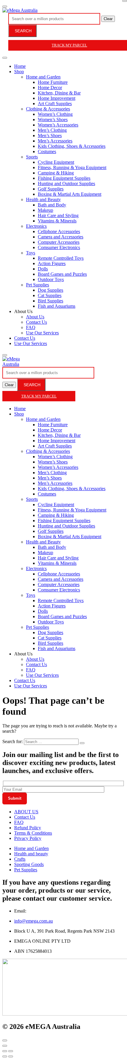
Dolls (43, 268)
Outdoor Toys (51, 279)
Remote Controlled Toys (61, 258)
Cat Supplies (49, 295)
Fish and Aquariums (56, 306)
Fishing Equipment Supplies (64, 178)
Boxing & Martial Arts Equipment (69, 194)
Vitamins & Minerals (57, 220)
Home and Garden (43, 76)
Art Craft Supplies (55, 103)
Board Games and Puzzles (62, 274)
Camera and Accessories (60, 236)
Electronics (36, 226)
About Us (35, 316)
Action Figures (52, 263)
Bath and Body (52, 204)
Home (20, 66)
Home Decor (50, 87)
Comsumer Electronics (59, 247)
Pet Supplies (37, 284)
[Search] (4, 355)
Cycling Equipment (56, 162)
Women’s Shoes (53, 119)
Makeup (45, 210)
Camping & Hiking (56, 172)
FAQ (30, 327)
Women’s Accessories (58, 124)
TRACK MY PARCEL (39, 396)
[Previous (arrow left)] (4, 1056)
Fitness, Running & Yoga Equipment (72, 167)
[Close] (124, 1)
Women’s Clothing (55, 114)
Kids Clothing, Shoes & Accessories (71, 146)
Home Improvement (56, 98)
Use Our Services (42, 332)
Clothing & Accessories (48, 108)
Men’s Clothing (52, 130)
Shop (19, 71)
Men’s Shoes (50, 135)
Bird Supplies (50, 300)
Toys (30, 252)
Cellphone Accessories (59, 231)
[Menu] (4, 6)
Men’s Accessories (55, 140)
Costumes (47, 151)
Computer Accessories (58, 242)
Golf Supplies (51, 188)
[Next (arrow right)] (10, 1056)
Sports (32, 156)
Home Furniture (53, 82)
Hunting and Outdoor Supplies (66, 183)
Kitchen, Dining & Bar (59, 92)
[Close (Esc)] (4, 1051)
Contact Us (36, 322)
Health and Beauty (43, 199)
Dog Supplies (50, 290)
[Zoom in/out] (10, 1051)
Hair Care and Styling (58, 215)
